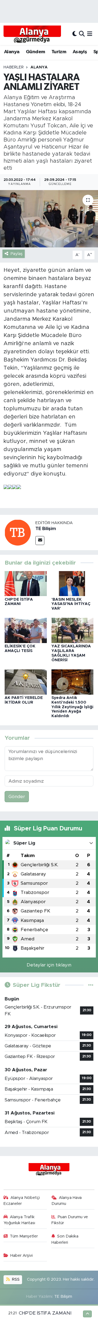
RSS (15, 1279)
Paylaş (17, 254)
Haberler (14, 67)
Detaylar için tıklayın (49, 965)
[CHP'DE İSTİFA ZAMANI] (26, 583)
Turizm (58, 51)
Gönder (16, 796)
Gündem (35, 51)
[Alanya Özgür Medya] (32, 34)
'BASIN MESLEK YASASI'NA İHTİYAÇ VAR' (70, 604)
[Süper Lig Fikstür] (90, 985)
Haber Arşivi (21, 1255)
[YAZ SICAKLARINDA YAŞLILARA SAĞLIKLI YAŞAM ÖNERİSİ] (72, 630)
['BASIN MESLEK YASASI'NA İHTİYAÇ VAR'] (72, 583)
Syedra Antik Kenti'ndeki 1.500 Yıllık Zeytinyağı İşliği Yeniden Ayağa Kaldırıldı (72, 707)
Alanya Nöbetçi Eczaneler (22, 1201)
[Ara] (82, 34)
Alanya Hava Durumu (66, 1201)
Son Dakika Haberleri (65, 1239)
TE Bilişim (45, 529)
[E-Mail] (39, 540)
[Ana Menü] (89, 34)
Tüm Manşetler (24, 1236)
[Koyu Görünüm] (74, 34)
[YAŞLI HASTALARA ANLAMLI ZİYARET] (49, 218)
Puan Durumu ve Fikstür (69, 1220)
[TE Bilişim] (18, 532)
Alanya (11, 51)
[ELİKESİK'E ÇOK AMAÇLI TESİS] (26, 630)
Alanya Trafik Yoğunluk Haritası (19, 1220)
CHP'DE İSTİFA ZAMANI (45, 1313)
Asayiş (80, 51)
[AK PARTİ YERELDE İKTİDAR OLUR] (26, 681)
